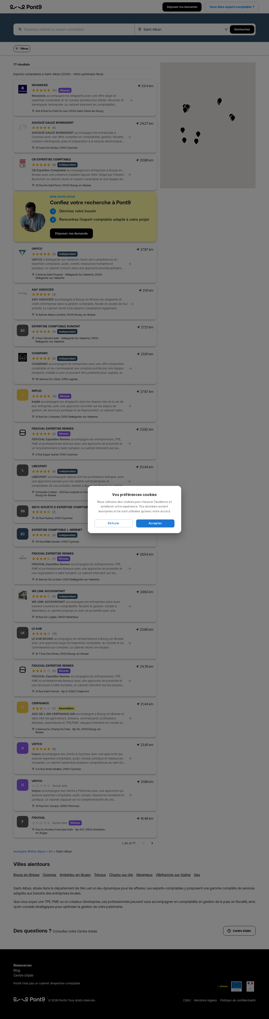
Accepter (155, 523)
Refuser (114, 523)
